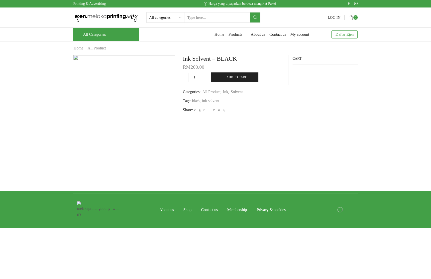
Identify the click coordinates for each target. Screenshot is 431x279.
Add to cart (236, 77)
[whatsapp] (218, 110)
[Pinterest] (204, 110)
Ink (225, 92)
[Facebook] (349, 4)
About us (258, 34)
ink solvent (210, 101)
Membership (237, 210)
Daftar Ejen (344, 34)
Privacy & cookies (271, 210)
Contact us (277, 34)
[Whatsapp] (356, 4)
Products (235, 34)
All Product (97, 48)
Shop (187, 210)
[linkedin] (214, 110)
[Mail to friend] (209, 110)
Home (219, 34)
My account (299, 34)
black (196, 101)
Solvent (237, 92)
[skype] (222, 110)
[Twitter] (195, 110)
